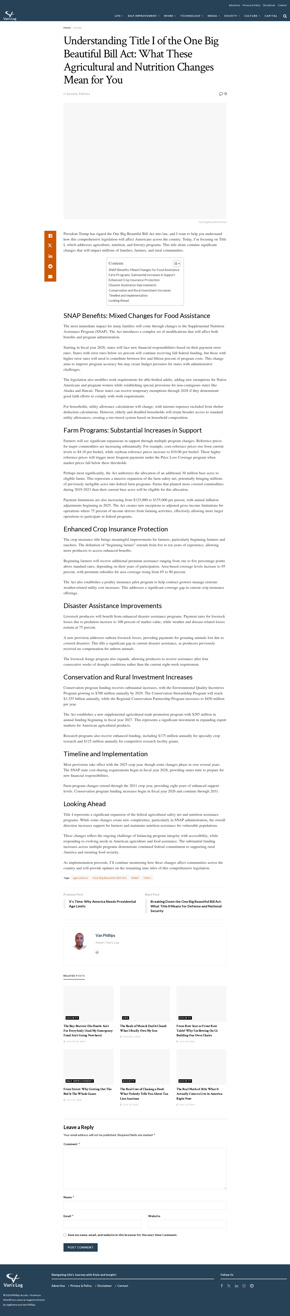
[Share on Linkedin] (50, 256)
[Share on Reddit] (50, 266)
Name (69, 1197)
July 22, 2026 (130, 1104)
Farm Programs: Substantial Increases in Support (142, 275)
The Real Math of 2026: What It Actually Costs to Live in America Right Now (199, 1094)
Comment (71, 1144)
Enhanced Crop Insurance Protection (134, 280)
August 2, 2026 (131, 1036)
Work (168, 15)
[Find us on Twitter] (229, 1285)
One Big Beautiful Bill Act (110, 877)
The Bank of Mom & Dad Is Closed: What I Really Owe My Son (143, 1028)
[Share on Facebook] (50, 236)
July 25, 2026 (74, 1100)
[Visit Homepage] (10, 16)
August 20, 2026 (76, 1041)
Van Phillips (105, 935)
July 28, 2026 (187, 1041)
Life (118, 15)
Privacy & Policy (251, 5)
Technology (190, 15)
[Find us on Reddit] (252, 1286)
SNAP (135, 877)
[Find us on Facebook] (222, 1286)
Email (68, 1216)
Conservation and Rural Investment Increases (140, 290)
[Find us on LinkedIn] (236, 1286)
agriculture (80, 877)
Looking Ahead (119, 300)
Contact (282, 5)
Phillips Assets (20, 1295)
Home (67, 27)
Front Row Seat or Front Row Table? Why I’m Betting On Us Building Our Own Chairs (197, 1031)
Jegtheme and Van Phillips (20, 1304)
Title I (147, 877)
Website (154, 1216)
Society (230, 15)
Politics (84, 93)
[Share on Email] (50, 276)
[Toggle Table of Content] (174, 263)
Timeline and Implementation (128, 295)
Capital (271, 15)
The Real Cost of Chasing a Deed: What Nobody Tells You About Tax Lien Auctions (144, 1094)
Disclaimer (269, 5)
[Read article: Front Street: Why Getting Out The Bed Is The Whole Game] (88, 1067)
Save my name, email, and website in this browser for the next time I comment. (122, 1235)
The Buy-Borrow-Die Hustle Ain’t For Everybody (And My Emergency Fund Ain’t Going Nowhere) (88, 1031)
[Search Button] (285, 16)
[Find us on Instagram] (244, 1286)
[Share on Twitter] (50, 246)
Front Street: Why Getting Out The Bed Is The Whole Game (87, 1091)
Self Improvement (142, 15)
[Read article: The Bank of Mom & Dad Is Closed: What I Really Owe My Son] (145, 1004)
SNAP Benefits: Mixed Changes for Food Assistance (144, 270)
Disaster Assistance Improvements (132, 285)
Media (212, 15)
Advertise (234, 5)
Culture (251, 15)
